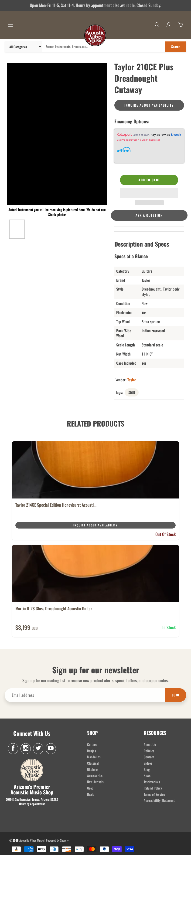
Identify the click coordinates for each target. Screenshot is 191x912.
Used (90, 788)
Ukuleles (92, 769)
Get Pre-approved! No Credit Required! (138, 139)
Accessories (94, 775)
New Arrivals (95, 781)
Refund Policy (153, 788)
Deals (90, 794)
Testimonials (152, 781)
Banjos (91, 750)
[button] (149, 193)
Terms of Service (154, 794)
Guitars (92, 744)
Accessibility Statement (159, 800)
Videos (148, 763)
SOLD (131, 392)
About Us (150, 744)
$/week (176, 134)
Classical (93, 763)
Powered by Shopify (57, 840)
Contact (149, 756)
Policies (149, 750)
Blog (147, 769)
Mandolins (94, 756)
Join (175, 694)
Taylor (131, 380)
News (147, 775)
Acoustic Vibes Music (31, 840)
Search (175, 46)
